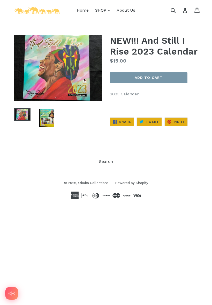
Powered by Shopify (131, 183)
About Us (126, 10)
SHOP (104, 10)
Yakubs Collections (93, 183)
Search (106, 161)
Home (83, 10)
